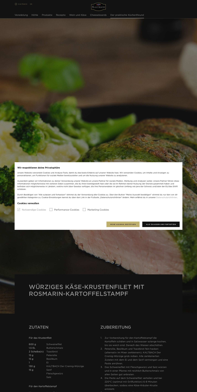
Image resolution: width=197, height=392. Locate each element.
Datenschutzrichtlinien (166, 197)
